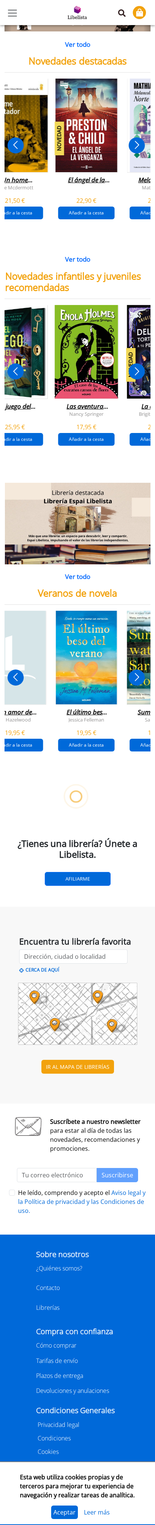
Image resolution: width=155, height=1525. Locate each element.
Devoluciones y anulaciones (72, 1391)
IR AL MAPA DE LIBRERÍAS (77, 1066)
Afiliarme (77, 878)
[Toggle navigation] (12, 13)
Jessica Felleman (86, 719)
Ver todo (77, 44)
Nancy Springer (86, 413)
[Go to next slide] (137, 145)
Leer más (97, 1512)
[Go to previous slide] (16, 145)
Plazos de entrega (59, 1376)
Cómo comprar (56, 1345)
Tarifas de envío (57, 1361)
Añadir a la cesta (86, 213)
